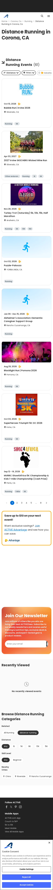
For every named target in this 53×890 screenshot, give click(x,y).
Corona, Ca (16, 21)
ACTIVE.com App (13, 818)
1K (14, 746)
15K (46, 746)
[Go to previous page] (7, 503)
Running (28, 21)
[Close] (49, 843)
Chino (8, 776)
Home (4, 21)
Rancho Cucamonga (41, 776)
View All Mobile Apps (14, 831)
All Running (9, 732)
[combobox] (11, 72)
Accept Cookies (26, 885)
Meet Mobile (10, 828)
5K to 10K (9, 824)
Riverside (21, 776)
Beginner (17, 760)
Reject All (26, 877)
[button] (29, 72)
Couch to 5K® (11, 821)
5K (22, 746)
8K (29, 746)
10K (37, 746)
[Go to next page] (46, 503)
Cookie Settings (27, 869)
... (36, 502)
